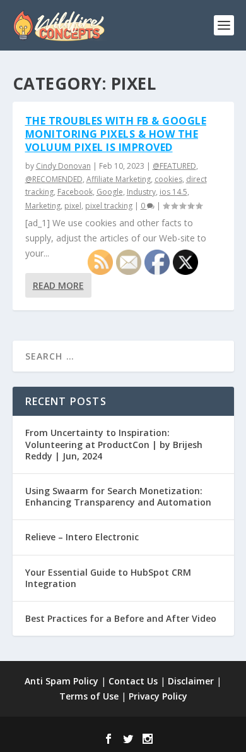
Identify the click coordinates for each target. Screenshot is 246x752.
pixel (72, 205)
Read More (58, 285)
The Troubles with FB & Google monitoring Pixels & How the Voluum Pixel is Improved (116, 134)
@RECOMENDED (54, 179)
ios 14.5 (173, 191)
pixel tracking (108, 205)
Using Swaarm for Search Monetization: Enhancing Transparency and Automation (118, 496)
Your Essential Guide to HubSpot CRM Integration (108, 578)
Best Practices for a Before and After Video (120, 618)
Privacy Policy (158, 696)
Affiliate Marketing (118, 179)
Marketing (43, 205)
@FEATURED (174, 166)
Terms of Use (89, 696)
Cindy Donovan (63, 166)
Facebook (75, 191)
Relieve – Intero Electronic (82, 537)
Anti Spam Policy (61, 681)
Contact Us (133, 681)
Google (110, 191)
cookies (168, 179)
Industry (141, 191)
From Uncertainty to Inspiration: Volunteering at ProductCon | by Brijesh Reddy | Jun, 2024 (113, 444)
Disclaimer (191, 681)
